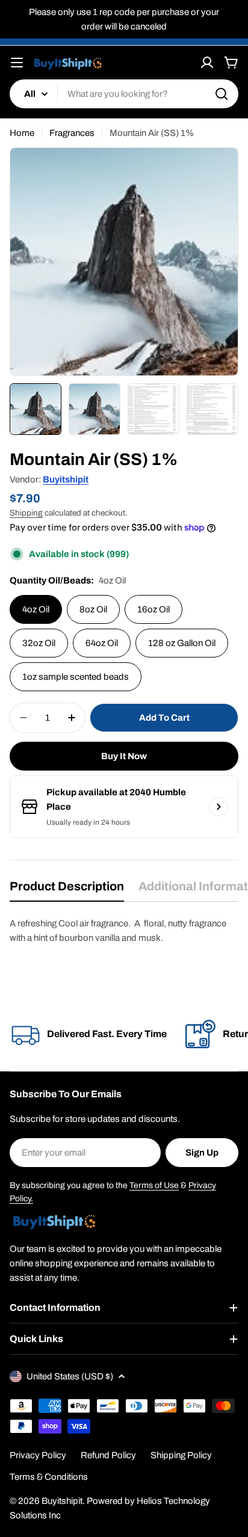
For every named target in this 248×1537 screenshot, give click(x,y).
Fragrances (72, 133)
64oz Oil (101, 643)
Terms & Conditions (49, 1477)
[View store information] (218, 806)
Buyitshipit (65, 479)
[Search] (221, 94)
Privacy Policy (38, 1455)
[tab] (67, 890)
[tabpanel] (124, 930)
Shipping (26, 512)
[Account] (207, 62)
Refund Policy (108, 1455)
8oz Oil (93, 609)
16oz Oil (153, 609)
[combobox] (124, 93)
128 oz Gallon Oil (181, 643)
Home (22, 133)
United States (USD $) (69, 1376)
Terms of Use (154, 1185)
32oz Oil (38, 643)
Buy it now (124, 756)
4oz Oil (35, 609)
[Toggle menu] (17, 62)
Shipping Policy (181, 1455)
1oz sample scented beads (75, 677)
